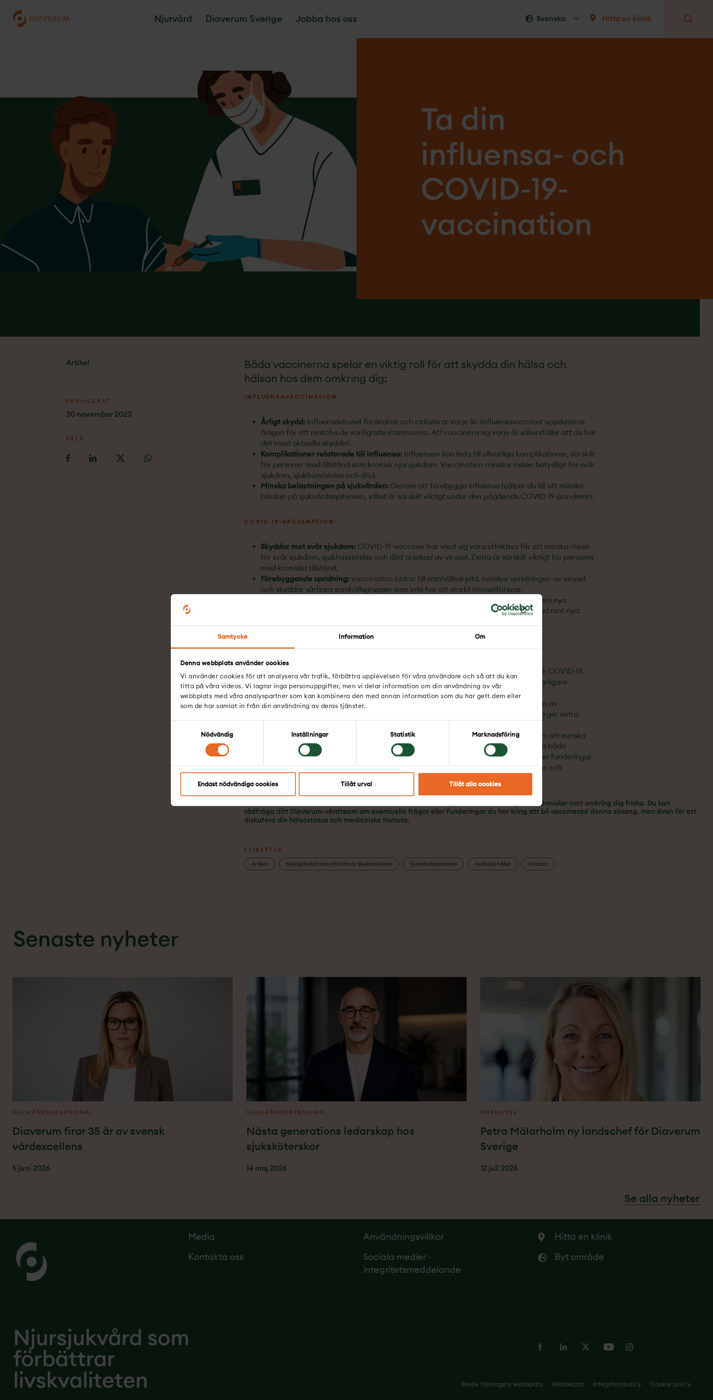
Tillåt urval (356, 784)
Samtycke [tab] (233, 637)
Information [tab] (356, 637)
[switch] (310, 749)
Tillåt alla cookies (475, 784)
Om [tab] (480, 637)
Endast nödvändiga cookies (238, 784)
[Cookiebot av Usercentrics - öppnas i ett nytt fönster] (497, 610)
